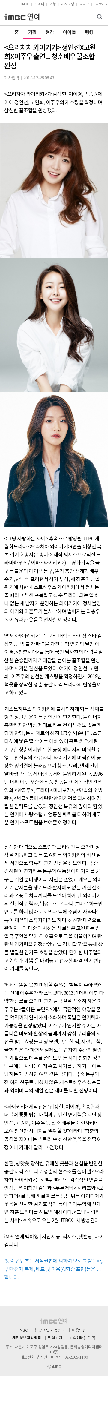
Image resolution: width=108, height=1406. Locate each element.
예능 (53, 4)
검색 (100, 17)
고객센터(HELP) (82, 1338)
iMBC (25, 4)
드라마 (39, 4)
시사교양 (67, 4)
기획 (32, 32)
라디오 (84, 4)
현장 (49, 32)
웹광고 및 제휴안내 (49, 1330)
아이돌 (69, 32)
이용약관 (79, 1330)
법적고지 (55, 1338)
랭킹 (89, 32)
